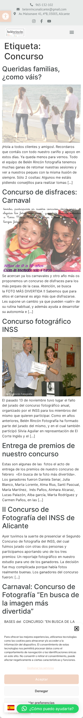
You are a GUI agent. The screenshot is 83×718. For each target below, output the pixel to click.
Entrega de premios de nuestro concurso (38, 449)
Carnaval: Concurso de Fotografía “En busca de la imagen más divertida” (40, 598)
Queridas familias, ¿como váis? (31, 73)
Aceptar (41, 679)
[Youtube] (49, 21)
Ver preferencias (41, 703)
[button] (5, 16)
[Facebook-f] (41, 21)
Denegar (41, 691)
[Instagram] (34, 21)
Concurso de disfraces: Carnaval (39, 196)
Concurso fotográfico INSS (36, 325)
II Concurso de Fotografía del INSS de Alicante (38, 517)
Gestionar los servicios (40, 668)
